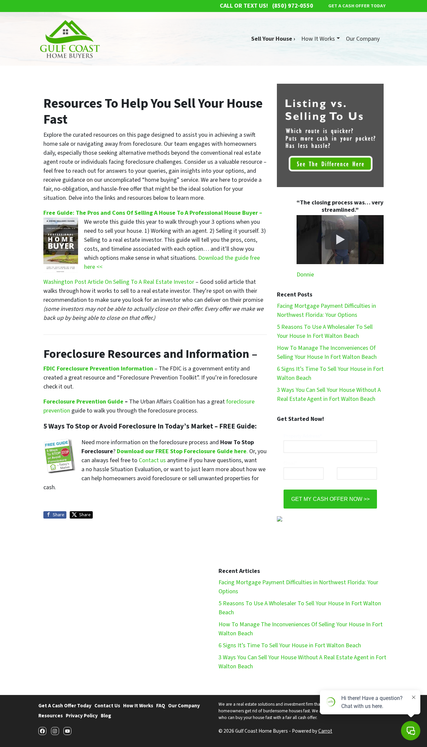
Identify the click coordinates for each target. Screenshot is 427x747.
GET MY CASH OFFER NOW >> (330, 499)
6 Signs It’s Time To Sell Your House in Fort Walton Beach (290, 645)
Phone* (344, 463)
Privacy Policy (82, 715)
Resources (50, 715)
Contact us (152, 460)
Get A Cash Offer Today (64, 705)
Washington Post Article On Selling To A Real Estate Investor (119, 282)
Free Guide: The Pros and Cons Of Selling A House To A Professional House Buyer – (152, 213)
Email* (290, 463)
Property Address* (303, 436)
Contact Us (107, 705)
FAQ (160, 705)
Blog (106, 715)
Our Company (363, 39)
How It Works (318, 39)
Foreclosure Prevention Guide (83, 402)
